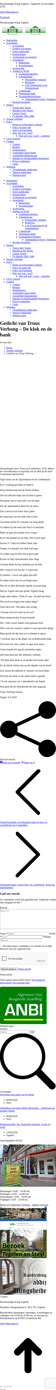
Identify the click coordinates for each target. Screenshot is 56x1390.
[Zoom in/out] (10, 1386)
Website (47, 936)
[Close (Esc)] (1, 1386)
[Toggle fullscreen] (7, 1386)
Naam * (4, 933)
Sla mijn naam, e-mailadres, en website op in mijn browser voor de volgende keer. (26, 947)
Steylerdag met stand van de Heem (17, 1094)
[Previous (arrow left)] (1, 1389)
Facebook (5, 17)
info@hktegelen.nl (9, 12)
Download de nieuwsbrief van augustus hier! (22, 981)
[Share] (4, 1386)
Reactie (3, 907)
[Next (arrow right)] (4, 1389)
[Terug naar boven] (28, 1383)
